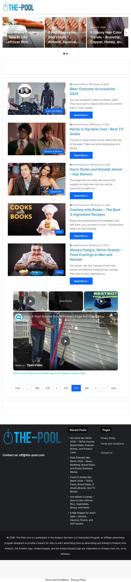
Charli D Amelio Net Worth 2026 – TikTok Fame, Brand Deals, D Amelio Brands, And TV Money (82, 484)
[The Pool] (19, 6)
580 (87, 388)
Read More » (81, 115)
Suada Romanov (80, 84)
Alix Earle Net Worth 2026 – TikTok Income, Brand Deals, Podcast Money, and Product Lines (82, 445)
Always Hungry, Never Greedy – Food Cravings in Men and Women (96, 255)
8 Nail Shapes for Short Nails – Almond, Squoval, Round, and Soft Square (62, 41)
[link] (18, 317)
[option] (23, 32)
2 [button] (67, 53)
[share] (111, 315)
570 (48, 388)
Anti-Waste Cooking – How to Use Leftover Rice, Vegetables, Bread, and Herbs (22, 41)
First (17, 388)
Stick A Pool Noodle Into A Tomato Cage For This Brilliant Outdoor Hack (65, 316)
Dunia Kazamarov (80, 164)
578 (66, 388)
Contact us (106, 452)
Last (113, 388)
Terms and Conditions (112, 443)
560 (37, 388)
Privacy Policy (108, 438)
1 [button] (64, 54)
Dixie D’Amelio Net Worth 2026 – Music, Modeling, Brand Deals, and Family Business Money (82, 464)
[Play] (101, 301)
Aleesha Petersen (80, 124)
